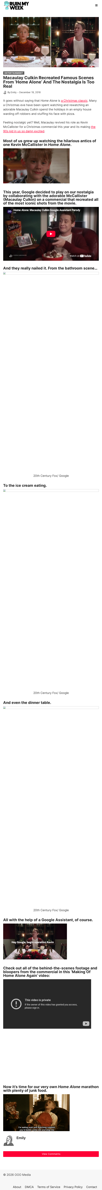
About (17, 1187)
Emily (14, 92)
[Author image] (5, 92)
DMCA (29, 1187)
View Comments (51, 1154)
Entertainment (14, 73)
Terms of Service (48, 1187)
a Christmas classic (74, 100)
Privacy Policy (73, 1187)
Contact (91, 1187)
